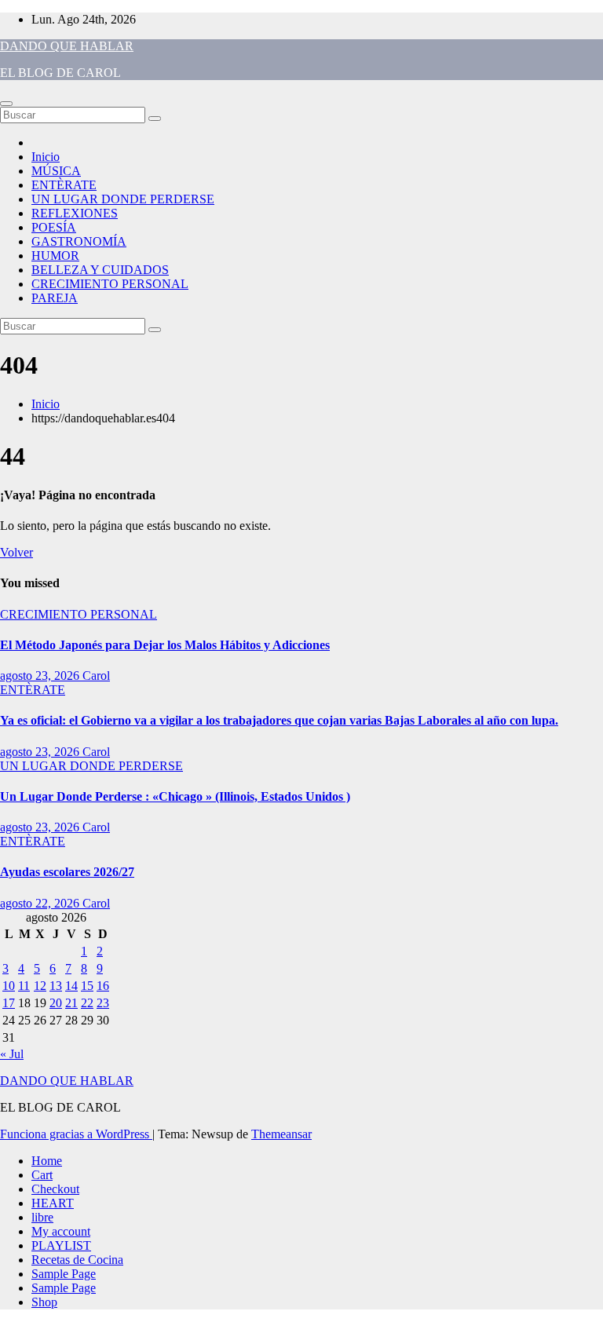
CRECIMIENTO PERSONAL (109, 283)
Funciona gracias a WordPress (76, 1134)
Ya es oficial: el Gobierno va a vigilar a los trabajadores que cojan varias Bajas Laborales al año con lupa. (279, 720)
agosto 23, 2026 (41, 675)
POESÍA (53, 227)
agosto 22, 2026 (41, 903)
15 (87, 985)
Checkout (55, 1189)
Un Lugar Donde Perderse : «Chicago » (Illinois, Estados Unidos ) (175, 796)
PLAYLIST (61, 1245)
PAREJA (54, 298)
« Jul (12, 1054)
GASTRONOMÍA (78, 241)
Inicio (45, 156)
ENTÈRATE (64, 185)
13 (55, 985)
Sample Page (63, 1273)
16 (103, 985)
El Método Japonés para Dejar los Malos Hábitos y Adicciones (165, 645)
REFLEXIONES (74, 213)
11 (24, 985)
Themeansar (281, 1134)
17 (8, 1003)
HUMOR (55, 255)
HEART (52, 1203)
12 (40, 985)
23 (103, 1003)
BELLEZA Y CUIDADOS (100, 269)
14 (71, 985)
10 (8, 985)
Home (46, 1160)
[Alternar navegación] (6, 103)
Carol (96, 675)
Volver (16, 552)
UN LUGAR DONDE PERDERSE (122, 199)
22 (87, 1003)
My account (60, 1231)
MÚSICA (56, 170)
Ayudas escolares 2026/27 (67, 871)
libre (42, 1217)
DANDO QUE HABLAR (66, 46)
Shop (44, 1302)
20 (55, 1003)
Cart (42, 1174)
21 (71, 1003)
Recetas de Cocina (77, 1259)
